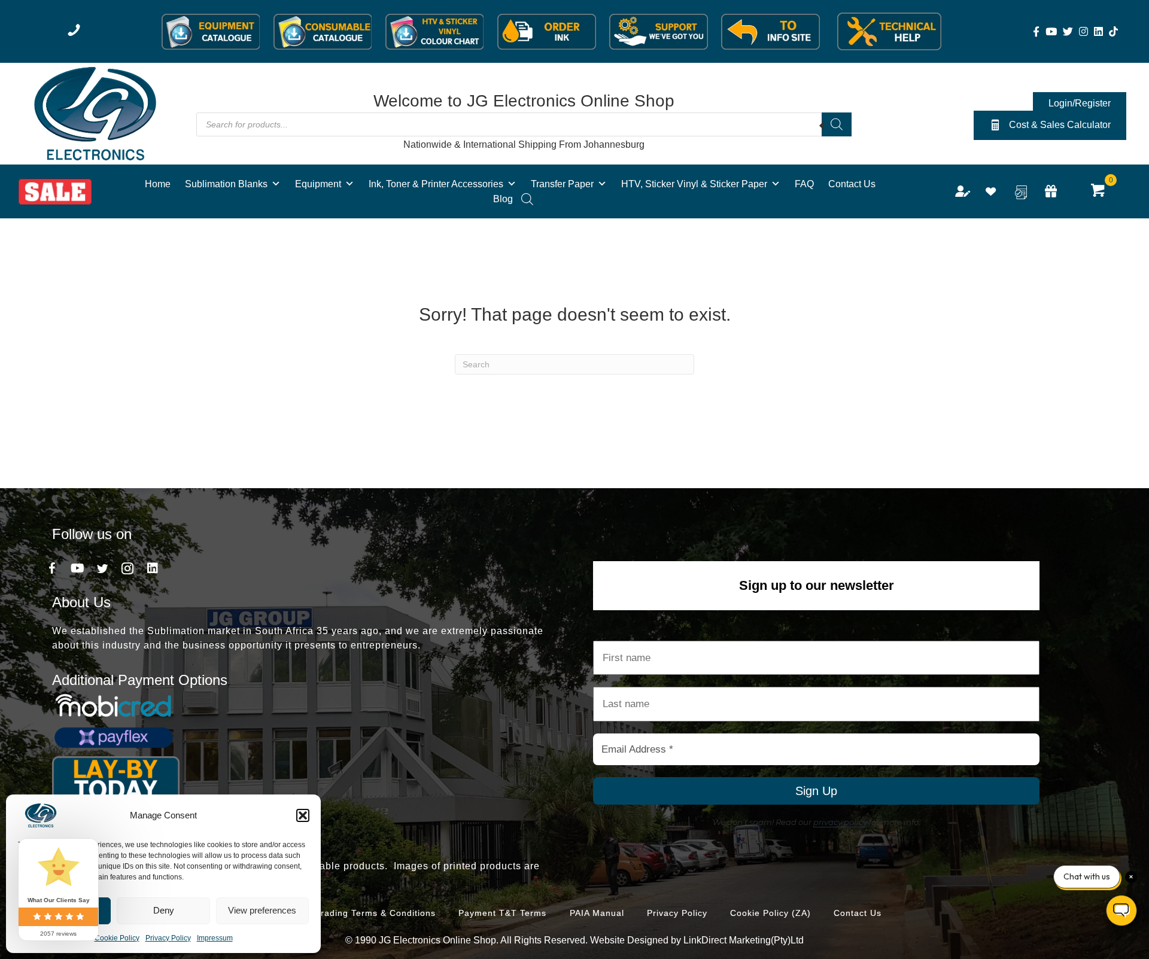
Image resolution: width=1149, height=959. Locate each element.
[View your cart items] (1098, 191)
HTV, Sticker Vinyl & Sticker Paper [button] (694, 184)
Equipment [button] (318, 184)
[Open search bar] (527, 199)
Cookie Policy (117, 938)
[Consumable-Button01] (322, 32)
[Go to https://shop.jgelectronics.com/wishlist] (991, 192)
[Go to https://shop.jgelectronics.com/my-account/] (961, 192)
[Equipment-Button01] (211, 32)
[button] (303, 815)
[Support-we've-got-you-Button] (658, 32)
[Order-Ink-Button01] (546, 32)
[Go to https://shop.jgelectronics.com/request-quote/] (1021, 192)
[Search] (837, 124)
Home (158, 184)
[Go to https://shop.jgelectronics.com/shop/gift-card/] (1051, 192)
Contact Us (852, 184)
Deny (163, 910)
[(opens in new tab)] (94, 113)
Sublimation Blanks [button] (226, 184)
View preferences (262, 910)
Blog (503, 199)
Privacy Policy (168, 938)
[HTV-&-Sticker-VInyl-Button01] (434, 32)
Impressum (215, 938)
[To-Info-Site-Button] (770, 32)
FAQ (804, 184)
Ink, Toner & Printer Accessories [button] (436, 184)
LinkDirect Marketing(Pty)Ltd (743, 940)
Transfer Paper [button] (562, 184)
